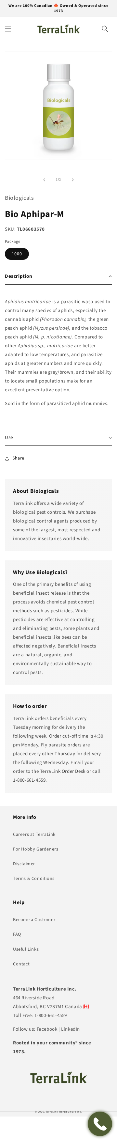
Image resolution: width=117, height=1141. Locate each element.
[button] (8, 29)
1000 (17, 254)
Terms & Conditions (34, 878)
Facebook (47, 1029)
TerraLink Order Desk (62, 771)
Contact (21, 964)
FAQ (17, 934)
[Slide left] (44, 180)
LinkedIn (70, 1029)
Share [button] (18, 458)
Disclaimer (24, 864)
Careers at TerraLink (34, 834)
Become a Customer (34, 919)
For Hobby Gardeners (35, 849)
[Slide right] (73, 180)
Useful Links (26, 949)
